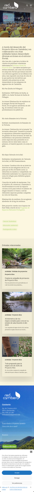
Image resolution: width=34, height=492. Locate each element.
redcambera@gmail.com (11, 415)
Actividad (8, 271)
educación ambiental (10, 225)
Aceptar (17, 473)
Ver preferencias (17, 483)
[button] (31, 452)
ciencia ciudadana (9, 221)
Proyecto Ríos (9, 274)
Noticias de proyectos (19, 271)
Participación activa (9, 229)
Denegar (17, 478)
